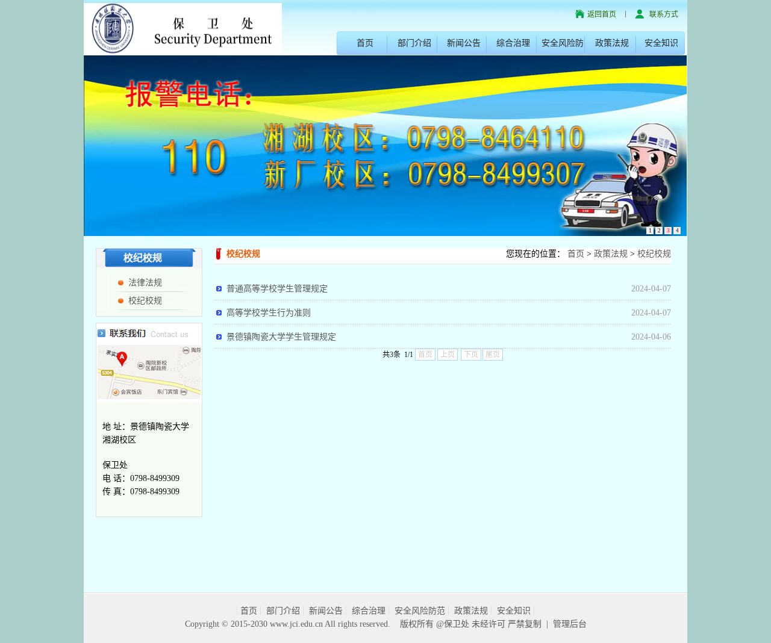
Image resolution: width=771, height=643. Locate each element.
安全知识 (661, 43)
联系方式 (663, 14)
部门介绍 (414, 43)
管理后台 (570, 624)
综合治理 (513, 43)
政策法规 (612, 43)
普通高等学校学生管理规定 (277, 288)
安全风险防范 (420, 610)
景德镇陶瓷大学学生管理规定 (281, 336)
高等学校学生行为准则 (268, 312)
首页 (365, 43)
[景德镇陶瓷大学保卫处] (183, 27)
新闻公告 (464, 43)
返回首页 (601, 14)
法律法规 (145, 282)
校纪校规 (145, 300)
